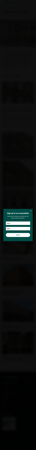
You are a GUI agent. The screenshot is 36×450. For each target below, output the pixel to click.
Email (9, 228)
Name (9, 223)
